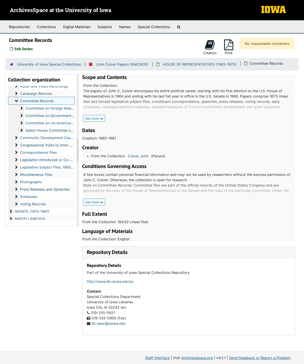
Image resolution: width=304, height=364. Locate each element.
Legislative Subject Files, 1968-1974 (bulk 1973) (60, 167)
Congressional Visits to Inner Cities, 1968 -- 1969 (61, 145)
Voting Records (33, 204)
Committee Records (37, 101)
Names (125, 27)
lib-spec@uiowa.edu (108, 323)
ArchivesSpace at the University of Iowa (60, 10)
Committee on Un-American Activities (57, 123)
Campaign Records (36, 93)
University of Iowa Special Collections (49, 64)
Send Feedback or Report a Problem (259, 358)
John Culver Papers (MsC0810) (122, 64)
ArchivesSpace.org (197, 358)
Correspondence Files (38, 152)
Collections (46, 27)
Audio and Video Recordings (44, 86)
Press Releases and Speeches (45, 189)
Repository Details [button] (107, 252)
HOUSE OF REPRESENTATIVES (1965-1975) (199, 64)
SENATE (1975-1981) (32, 211)
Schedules (28, 196)
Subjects (104, 27)
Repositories (19, 27)
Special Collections (154, 27)
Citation (210, 53)
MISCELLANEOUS (30, 218)
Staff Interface (157, 358)
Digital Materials (76, 27)
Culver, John (138, 156)
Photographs (31, 182)
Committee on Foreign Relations (52, 108)
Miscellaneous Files (36, 174)
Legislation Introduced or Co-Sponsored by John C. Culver (70, 160)
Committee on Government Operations (58, 115)
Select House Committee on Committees (59, 130)
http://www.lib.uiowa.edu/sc (110, 281)
